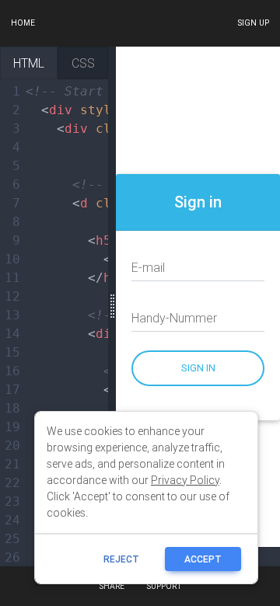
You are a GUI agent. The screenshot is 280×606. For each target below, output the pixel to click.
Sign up (253, 23)
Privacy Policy (185, 480)
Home (23, 23)
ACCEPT (203, 559)
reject (121, 559)
